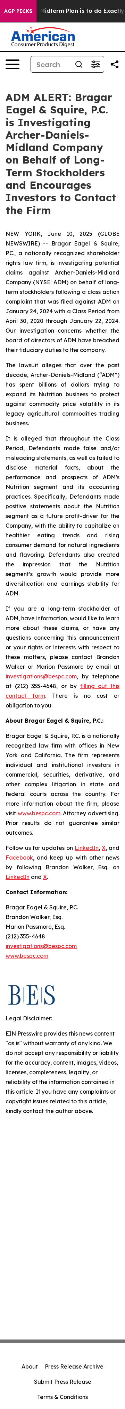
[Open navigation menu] (12, 64)
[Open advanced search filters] (95, 64)
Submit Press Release (62, 1381)
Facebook (19, 857)
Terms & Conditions (62, 1396)
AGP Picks (18, 11)
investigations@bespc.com (41, 676)
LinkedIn (87, 847)
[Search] (78, 64)
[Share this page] (114, 64)
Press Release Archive (74, 1366)
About (30, 1366)
